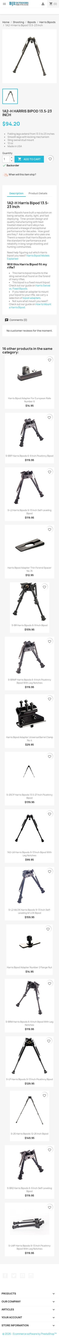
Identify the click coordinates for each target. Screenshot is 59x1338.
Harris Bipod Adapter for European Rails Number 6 (29, 400)
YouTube (22, 1275)
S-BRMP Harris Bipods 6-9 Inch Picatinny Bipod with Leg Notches (29, 681)
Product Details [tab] (38, 193)
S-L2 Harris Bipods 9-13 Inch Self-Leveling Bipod (29, 512)
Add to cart (29, 159)
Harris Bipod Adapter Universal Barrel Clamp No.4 (29, 739)
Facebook (5, 1275)
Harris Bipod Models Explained (28, 257)
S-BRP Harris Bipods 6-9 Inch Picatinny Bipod (29, 455)
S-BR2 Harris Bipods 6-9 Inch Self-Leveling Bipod (29, 1190)
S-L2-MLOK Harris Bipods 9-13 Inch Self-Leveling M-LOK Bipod (29, 911)
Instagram (31, 1275)
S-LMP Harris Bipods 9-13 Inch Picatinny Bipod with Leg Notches (29, 1247)
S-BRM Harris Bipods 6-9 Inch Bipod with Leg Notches (29, 1023)
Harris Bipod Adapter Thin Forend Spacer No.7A (29, 569)
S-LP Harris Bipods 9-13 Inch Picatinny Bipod (29, 1079)
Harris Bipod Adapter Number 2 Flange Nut (29, 967)
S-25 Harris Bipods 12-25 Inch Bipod (29, 1133)
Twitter (13, 1275)
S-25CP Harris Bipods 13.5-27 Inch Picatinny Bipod (29, 796)
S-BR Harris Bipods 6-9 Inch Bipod (30, 625)
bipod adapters (31, 298)
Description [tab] (16, 193)
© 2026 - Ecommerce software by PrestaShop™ (29, 1334)
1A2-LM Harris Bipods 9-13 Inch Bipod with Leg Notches (29, 854)
